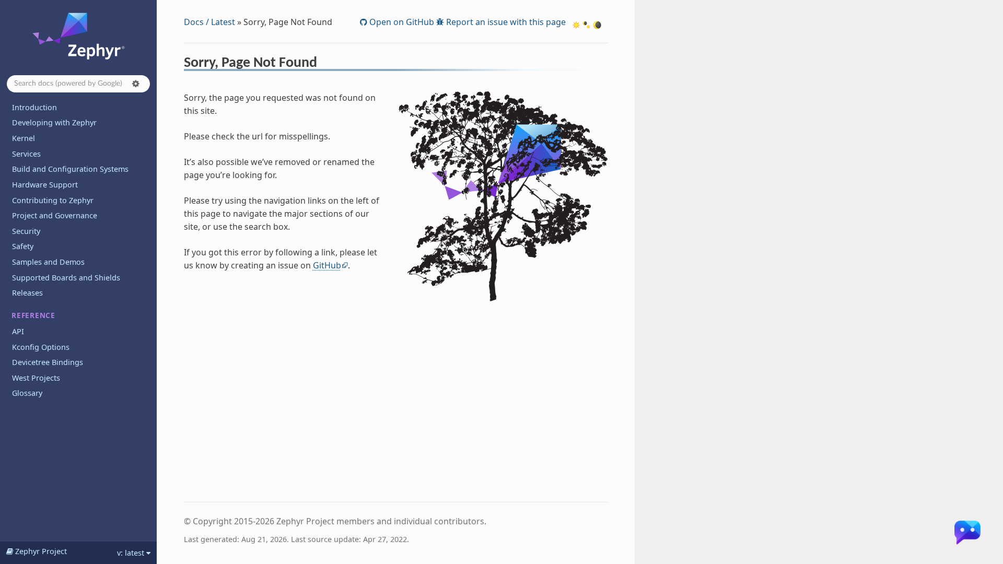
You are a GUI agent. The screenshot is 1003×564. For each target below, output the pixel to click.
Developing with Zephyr (54, 122)
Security (26, 231)
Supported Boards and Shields (66, 278)
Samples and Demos (48, 262)
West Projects (36, 378)
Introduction (34, 107)
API (18, 331)
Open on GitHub (400, 22)
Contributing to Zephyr (53, 200)
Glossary (27, 393)
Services (26, 154)
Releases (27, 293)
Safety (22, 246)
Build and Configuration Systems (70, 169)
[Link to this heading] (324, 64)
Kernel (23, 138)
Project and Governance (54, 215)
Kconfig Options (40, 347)
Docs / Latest (209, 22)
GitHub (327, 265)
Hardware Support (45, 185)
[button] (136, 83)
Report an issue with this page (505, 22)
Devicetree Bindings (47, 362)
